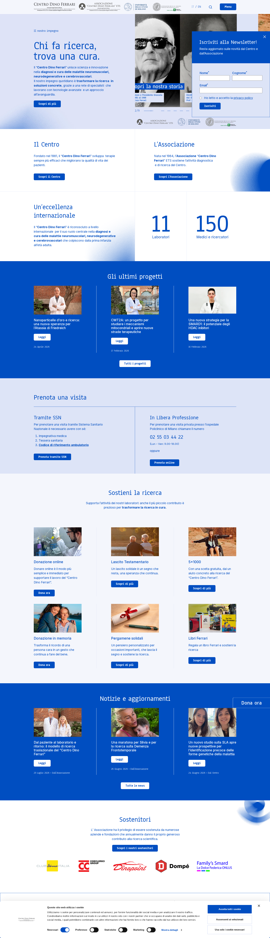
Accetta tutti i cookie (230, 909)
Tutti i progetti (135, 363)
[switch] (94, 929)
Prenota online (164, 463)
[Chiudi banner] (259, 906)
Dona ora (44, 593)
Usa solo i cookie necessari (230, 929)
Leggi (42, 337)
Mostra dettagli (169, 930)
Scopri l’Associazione (173, 177)
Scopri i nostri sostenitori (135, 848)
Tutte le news (135, 786)
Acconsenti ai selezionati (229, 919)
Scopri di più (47, 104)
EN (199, 7)
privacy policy (243, 98)
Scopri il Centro (49, 177)
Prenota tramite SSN (52, 457)
